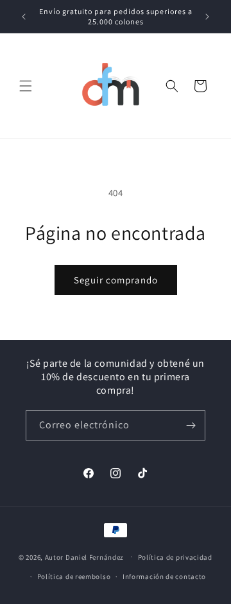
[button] (26, 86)
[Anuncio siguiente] (207, 17)
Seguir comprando (116, 280)
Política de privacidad (175, 557)
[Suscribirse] (190, 425)
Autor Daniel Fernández (84, 556)
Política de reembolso (74, 576)
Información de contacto (164, 576)
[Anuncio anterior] (24, 17)
